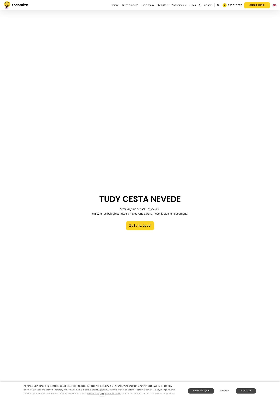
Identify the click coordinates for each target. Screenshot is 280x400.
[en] (274, 5)
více (102, 394)
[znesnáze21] (16, 5)
